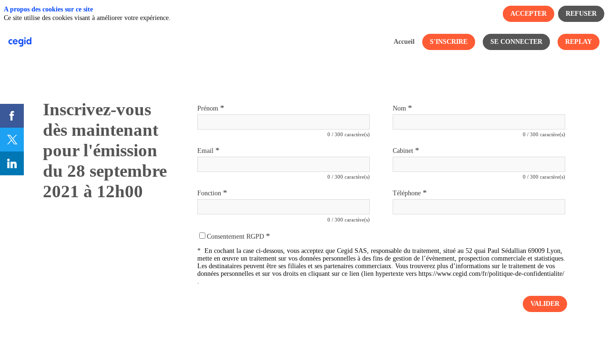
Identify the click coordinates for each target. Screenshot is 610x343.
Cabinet (406, 150)
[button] (448, 42)
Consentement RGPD (238, 236)
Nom (402, 107)
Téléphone (410, 192)
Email (208, 150)
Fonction (212, 192)
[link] (404, 42)
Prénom (210, 107)
